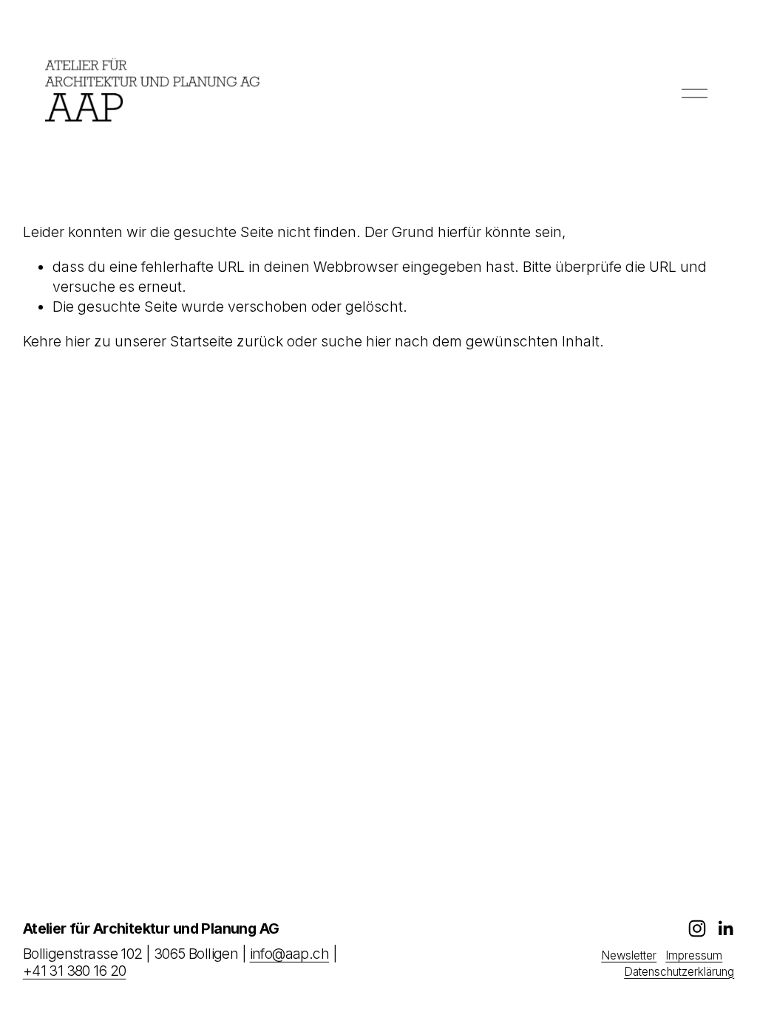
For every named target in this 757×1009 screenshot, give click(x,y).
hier (77, 341)
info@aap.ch (290, 953)
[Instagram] (697, 928)
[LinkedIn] (725, 928)
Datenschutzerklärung (679, 972)
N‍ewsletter (628, 955)
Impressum (693, 955)
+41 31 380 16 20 (74, 970)
